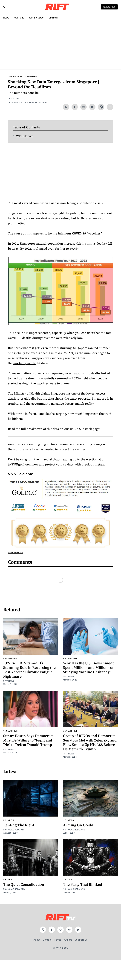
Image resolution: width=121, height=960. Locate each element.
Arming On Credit (78, 825)
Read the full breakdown (25, 429)
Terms (57, 939)
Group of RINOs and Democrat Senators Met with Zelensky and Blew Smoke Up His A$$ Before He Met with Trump (90, 742)
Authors (68, 939)
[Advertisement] (60, 45)
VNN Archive (15, 76)
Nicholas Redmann (14, 830)
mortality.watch (24, 363)
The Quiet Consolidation (23, 884)
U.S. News (8, 820)
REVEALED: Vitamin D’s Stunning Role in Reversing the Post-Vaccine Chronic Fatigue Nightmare (29, 669)
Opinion (53, 18)
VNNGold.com (24, 136)
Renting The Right (18, 825)
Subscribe (109, 7)
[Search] (4, 7)
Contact (47, 939)
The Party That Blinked (82, 884)
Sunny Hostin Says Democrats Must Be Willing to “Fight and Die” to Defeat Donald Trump (28, 740)
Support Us (81, 939)
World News (36, 18)
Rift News (13, 98)
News (6, 18)
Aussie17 (70, 429)
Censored (31, 76)
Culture (19, 18)
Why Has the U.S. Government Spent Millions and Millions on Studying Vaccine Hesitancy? (89, 667)
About (37, 939)
